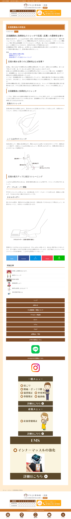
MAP (45, 7)
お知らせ (35, 305)
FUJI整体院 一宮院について (35, 310)
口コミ (35, 319)
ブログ (35, 329)
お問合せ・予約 (35, 334)
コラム (16, 31)
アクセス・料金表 (35, 315)
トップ (35, 300)
